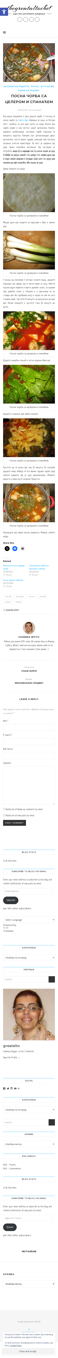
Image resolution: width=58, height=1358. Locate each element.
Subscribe (10, 900)
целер (8, 602)
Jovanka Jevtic (12, 609)
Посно (35, 86)
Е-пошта (7, 735)
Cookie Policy (15, 1345)
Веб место (8, 749)
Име (5, 721)
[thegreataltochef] (29, 14)
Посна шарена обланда (13, 580)
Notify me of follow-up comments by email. (24, 809)
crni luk (8, 596)
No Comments (35, 110)
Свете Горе (23, 120)
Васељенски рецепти (16, 86)
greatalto (11, 1046)
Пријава (9, 1227)
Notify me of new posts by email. (20, 815)
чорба (18, 602)
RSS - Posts (9, 1164)
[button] (4, 12)
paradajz (20, 596)
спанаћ (42, 596)
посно (31, 596)
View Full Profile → (11, 1057)
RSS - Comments (12, 1168)
